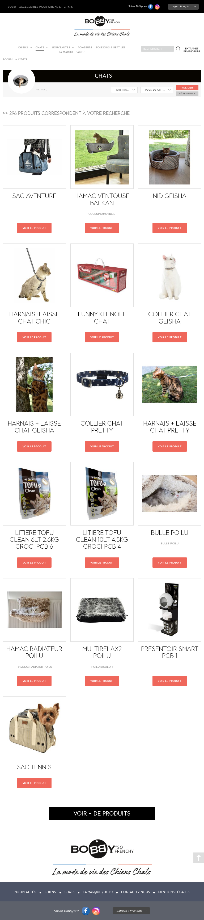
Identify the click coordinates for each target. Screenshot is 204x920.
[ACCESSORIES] (124, 91)
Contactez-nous (135, 892)
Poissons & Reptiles (111, 47)
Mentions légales (173, 892)
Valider (187, 87)
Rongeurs (85, 47)
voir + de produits (102, 813)
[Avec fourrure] (157, 91)
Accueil (8, 59)
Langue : (180, 6)
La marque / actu (71, 52)
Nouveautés (61, 47)
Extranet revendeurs (192, 50)
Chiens (23, 47)
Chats (70, 892)
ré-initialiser (187, 93)
